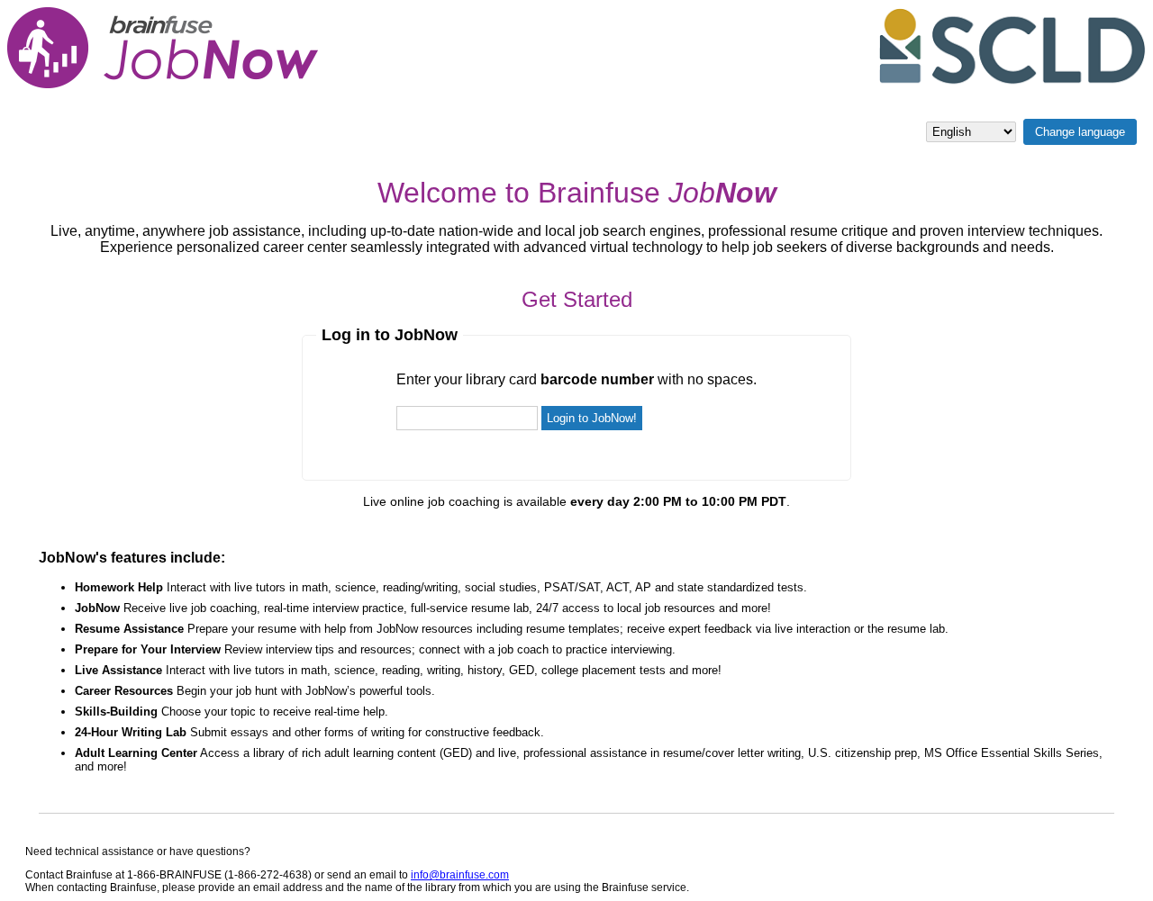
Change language (1080, 132)
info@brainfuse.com (460, 875)
